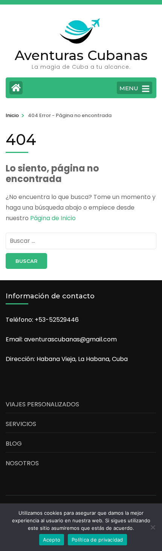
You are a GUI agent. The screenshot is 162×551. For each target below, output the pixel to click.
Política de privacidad (97, 540)
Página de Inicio (53, 218)
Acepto (52, 540)
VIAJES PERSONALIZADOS (42, 404)
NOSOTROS (22, 463)
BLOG (14, 443)
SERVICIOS (21, 424)
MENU (128, 88)
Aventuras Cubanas (81, 55)
